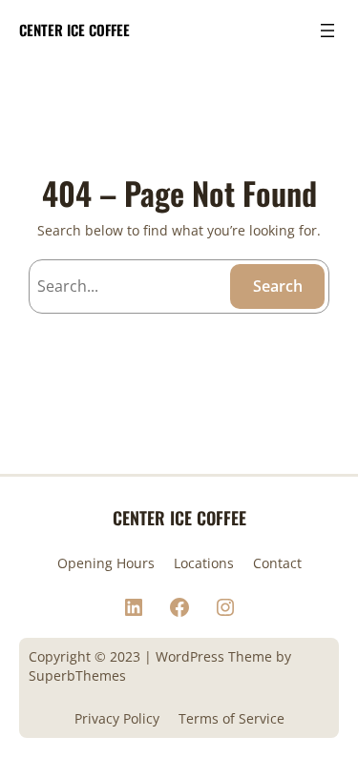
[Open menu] (327, 30)
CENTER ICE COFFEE (74, 29)
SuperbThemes (77, 675)
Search (278, 286)
